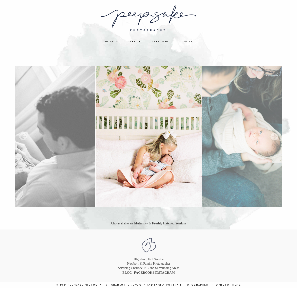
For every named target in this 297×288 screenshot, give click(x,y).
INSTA (159, 272)
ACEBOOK (144, 272)
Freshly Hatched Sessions (169, 223)
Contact (187, 41)
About (135, 41)
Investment (160, 41)
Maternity (141, 223)
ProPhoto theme (226, 285)
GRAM (169, 272)
